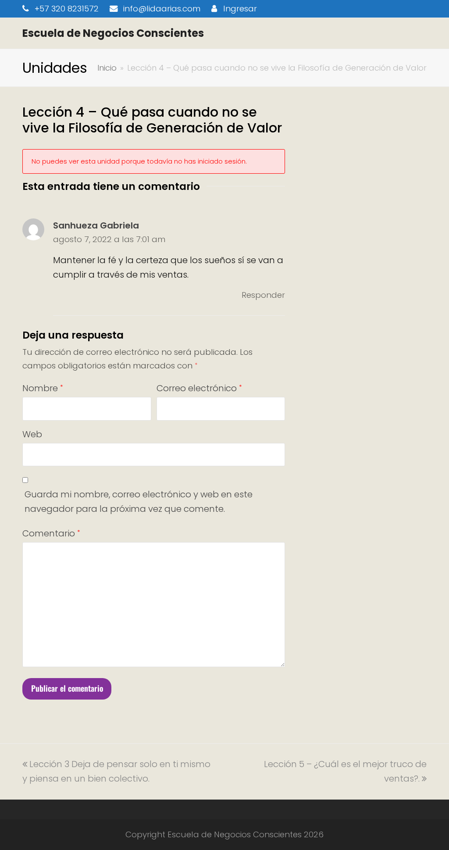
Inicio (107, 67)
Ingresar (240, 8)
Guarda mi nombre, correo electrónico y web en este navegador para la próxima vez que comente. (139, 501)
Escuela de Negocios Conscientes (113, 33)
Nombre (42, 388)
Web (32, 434)
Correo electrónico (199, 388)
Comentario (51, 533)
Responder (263, 294)
